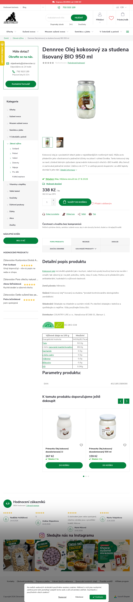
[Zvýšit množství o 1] (53, 200)
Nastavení (62, 597)
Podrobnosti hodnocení (76, 63)
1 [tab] (83, 476)
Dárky (12, 211)
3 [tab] (88, 476)
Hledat (79, 17)
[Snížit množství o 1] (53, 204)
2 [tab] (86, 476)
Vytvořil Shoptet (124, 596)
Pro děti (15, 172)
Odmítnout (79, 597)
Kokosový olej (48, 271)
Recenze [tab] (85, 242)
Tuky (44, 343)
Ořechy (12, 109)
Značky (12, 225)
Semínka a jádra (16, 130)
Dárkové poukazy (16, 204)
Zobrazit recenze (32, 505)
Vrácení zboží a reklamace (62, 581)
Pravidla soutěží (106, 581)
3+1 (70, 24)
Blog (24, 7)
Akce (11, 218)
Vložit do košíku (77, 202)
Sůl (43, 366)
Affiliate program (122, 581)
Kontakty (10, 581)
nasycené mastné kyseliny (60, 347)
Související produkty (85, 249)
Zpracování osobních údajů (86, 581)
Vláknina (46, 358)
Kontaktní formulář (21, 84)
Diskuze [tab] (115, 242)
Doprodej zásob (57, 24)
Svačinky (82, 24)
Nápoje (15, 167)
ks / (20, 240)
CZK (122, 7)
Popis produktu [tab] (57, 242)
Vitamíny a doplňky (17, 184)
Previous (120, 401)
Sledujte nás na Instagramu (70, 535)
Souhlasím (99, 597)
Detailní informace (67, 170)
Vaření (14, 158)
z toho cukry (48, 354)
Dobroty (15, 163)
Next (126, 401)
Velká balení (14, 191)
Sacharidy (47, 351)
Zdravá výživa (15, 143)
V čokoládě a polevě (17, 137)
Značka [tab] (57, 249)
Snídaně (15, 148)
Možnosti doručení (54, 184)
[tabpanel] (64, 440)
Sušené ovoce (15, 116)
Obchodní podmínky (25, 581)
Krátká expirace (18, 176)
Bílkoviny (46, 362)
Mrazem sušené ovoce (18, 123)
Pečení (15, 153)
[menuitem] (11, 32)
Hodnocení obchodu (10, 7)
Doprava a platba (42, 581)
